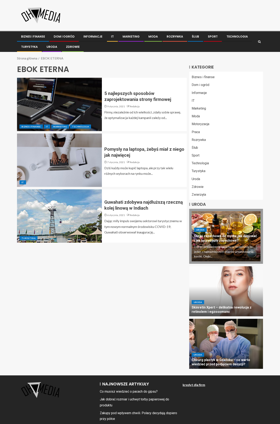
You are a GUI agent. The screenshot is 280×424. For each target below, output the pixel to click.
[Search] (259, 42)
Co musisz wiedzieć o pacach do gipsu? (129, 391)
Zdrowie (73, 47)
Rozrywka (175, 36)
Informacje (92, 36)
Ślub (195, 36)
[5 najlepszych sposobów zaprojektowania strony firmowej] (59, 104)
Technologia (237, 36)
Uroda (52, 47)
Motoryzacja (200, 124)
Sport (213, 36)
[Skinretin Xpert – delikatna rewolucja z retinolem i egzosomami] (226, 291)
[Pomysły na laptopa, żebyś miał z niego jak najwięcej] (59, 160)
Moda (153, 36)
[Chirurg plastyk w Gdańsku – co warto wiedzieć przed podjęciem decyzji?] (226, 344)
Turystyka (29, 47)
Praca (196, 132)
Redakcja (135, 106)
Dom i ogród (64, 36)
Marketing (131, 36)
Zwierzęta (199, 195)
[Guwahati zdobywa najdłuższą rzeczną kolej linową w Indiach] (59, 216)
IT (112, 36)
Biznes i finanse (33, 36)
